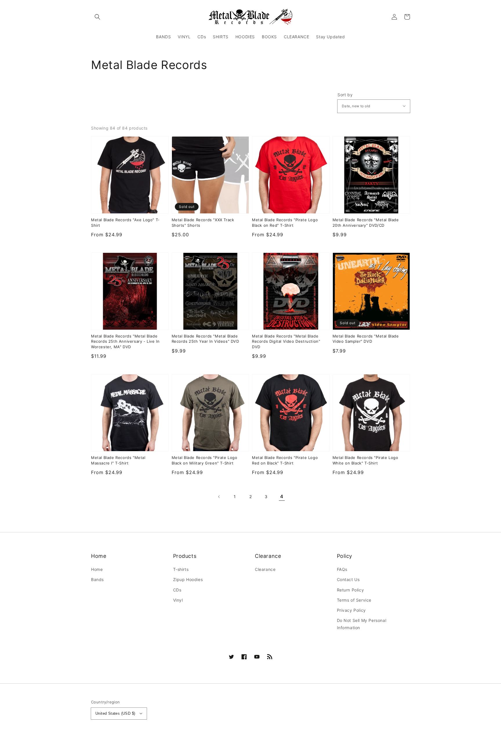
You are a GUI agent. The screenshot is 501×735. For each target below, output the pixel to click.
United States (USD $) (115, 713)
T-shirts (181, 569)
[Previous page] (219, 496)
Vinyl (178, 600)
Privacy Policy (351, 610)
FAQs (342, 569)
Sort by (345, 95)
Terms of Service (354, 600)
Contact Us (348, 579)
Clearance (265, 569)
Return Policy (350, 589)
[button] (97, 16)
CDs (177, 589)
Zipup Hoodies (188, 579)
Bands (97, 579)
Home (97, 569)
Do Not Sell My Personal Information (361, 624)
